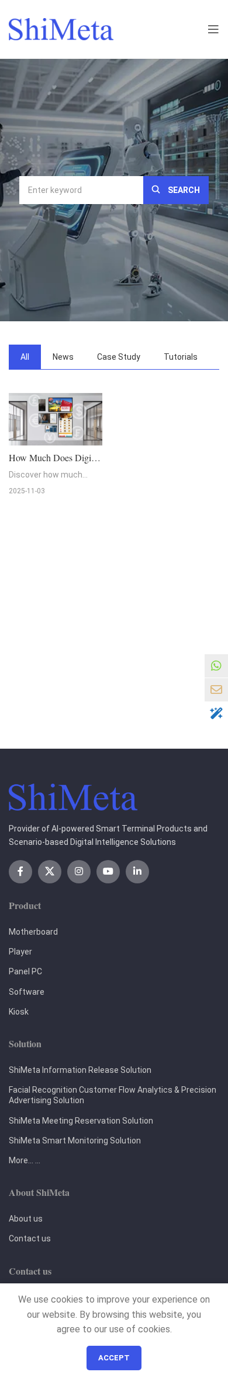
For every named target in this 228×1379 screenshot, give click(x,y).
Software (26, 991)
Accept (114, 1357)
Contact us (30, 1238)
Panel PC (25, 971)
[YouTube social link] (108, 871)
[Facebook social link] (20, 871)
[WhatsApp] (216, 666)
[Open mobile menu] (213, 29)
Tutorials (181, 357)
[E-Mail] (216, 689)
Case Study (118, 357)
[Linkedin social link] (137, 871)
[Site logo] (61, 28)
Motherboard (33, 931)
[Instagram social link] (79, 871)
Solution (25, 1043)
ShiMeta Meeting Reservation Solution (81, 1120)
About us (26, 1218)
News (63, 357)
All (24, 357)
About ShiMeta (39, 1192)
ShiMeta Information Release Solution (80, 1070)
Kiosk (19, 1011)
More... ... (24, 1160)
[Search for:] (81, 190)
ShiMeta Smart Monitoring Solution (75, 1140)
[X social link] (49, 871)
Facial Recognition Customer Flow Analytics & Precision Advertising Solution (112, 1095)
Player (20, 951)
